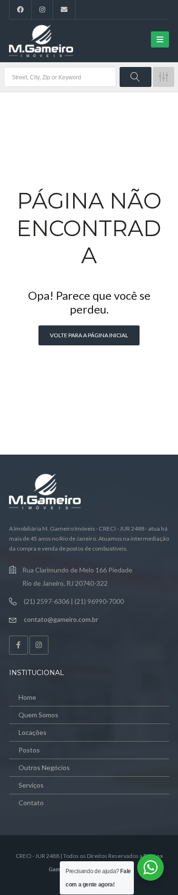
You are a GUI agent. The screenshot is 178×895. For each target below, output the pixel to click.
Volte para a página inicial (89, 335)
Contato (31, 803)
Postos (29, 750)
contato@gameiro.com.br (61, 619)
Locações (33, 732)
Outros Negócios (44, 767)
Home (27, 697)
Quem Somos (38, 715)
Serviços (31, 785)
